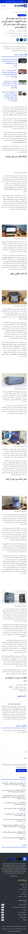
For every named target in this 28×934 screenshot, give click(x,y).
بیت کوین (25, 891)
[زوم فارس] (20, 5)
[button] (14, 683)
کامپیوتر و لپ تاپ (16, 11)
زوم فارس (23, 11)
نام (26, 751)
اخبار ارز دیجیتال (23, 889)
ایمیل (25, 758)
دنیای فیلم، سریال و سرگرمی (19, 907)
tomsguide (21, 691)
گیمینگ (24, 919)
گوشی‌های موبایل (22, 914)
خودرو (24, 909)
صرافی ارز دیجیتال (22, 896)
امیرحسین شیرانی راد (21, 30)
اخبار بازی (24, 886)
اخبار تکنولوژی (21, 696)
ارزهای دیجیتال (22, 904)
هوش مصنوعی (22, 917)
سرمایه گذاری (23, 894)
